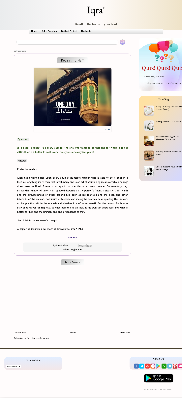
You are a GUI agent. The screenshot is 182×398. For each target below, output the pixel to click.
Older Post (125, 333)
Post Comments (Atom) (38, 338)
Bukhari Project (69, 31)
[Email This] (79, 245)
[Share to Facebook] (87, 245)
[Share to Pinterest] (90, 245)
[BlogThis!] (82, 245)
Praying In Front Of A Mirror (168, 122)
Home (34, 31)
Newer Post (20, 333)
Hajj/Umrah (76, 249)
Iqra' (96, 9)
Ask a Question (49, 31)
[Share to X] (85, 245)
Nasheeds (86, 31)
